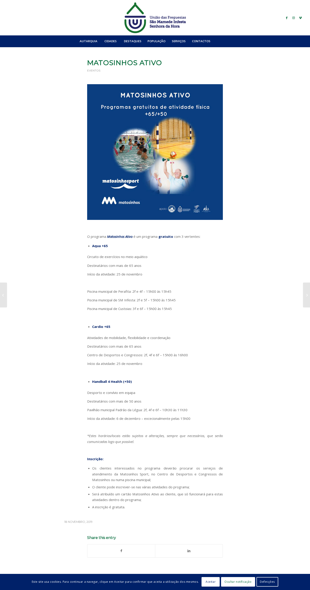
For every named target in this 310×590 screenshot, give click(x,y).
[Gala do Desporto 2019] (3, 295)
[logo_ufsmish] (155, 17)
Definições (267, 582)
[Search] (223, 41)
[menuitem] (88, 41)
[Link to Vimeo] (300, 17)
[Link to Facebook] (286, 17)
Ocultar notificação (237, 582)
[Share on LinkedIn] (189, 550)
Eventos (93, 70)
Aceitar (211, 582)
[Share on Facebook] (121, 550)
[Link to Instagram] (293, 17)
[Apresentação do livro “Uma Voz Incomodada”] (306, 295)
